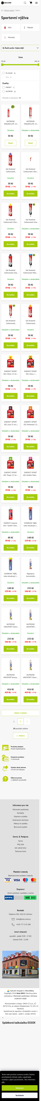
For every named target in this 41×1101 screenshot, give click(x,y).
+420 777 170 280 (23, 924)
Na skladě (10, 73)
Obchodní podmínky (20, 809)
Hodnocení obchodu (20, 820)
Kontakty (20, 813)
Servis (20, 841)
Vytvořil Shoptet (16, 991)
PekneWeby (29, 991)
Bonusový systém (20, 827)
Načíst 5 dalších (20, 713)
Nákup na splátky (20, 823)
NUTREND (10, 91)
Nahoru (22, 736)
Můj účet (20, 844)
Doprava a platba (20, 816)
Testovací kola (20, 851)
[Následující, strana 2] (20, 721)
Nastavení (20, 1088)
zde (3, 1082)
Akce (8, 77)
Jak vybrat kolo (20, 848)
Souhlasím (20, 1095)
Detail (10, 143)
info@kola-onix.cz (23, 919)
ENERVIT (10, 87)
